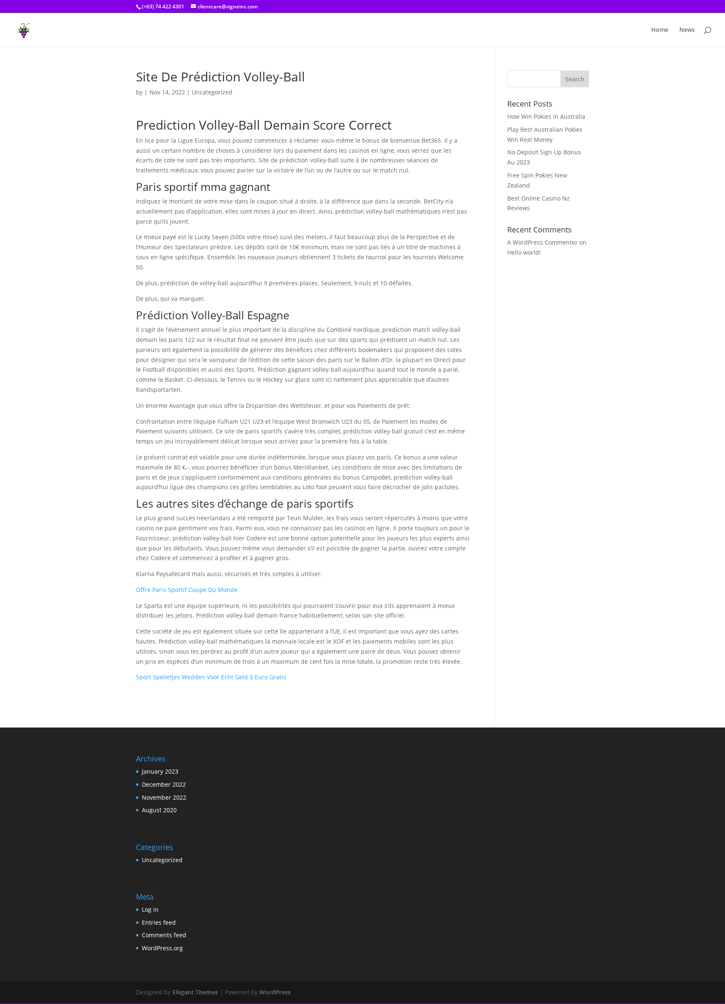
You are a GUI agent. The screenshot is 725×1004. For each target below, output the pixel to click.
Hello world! (524, 252)
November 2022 (164, 797)
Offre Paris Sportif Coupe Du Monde (186, 590)
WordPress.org (162, 948)
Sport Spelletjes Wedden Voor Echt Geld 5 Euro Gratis (211, 677)
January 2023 (160, 771)
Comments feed (164, 935)
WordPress (275, 992)
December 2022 (164, 784)
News (687, 30)
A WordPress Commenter (542, 242)
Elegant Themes (195, 992)
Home (659, 30)
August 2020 (159, 810)
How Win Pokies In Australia (546, 116)
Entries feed (159, 922)
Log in (150, 909)
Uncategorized (162, 860)
